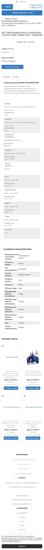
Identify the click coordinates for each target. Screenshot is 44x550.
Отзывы (22, 517)
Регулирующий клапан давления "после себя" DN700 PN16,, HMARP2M (33, 424)
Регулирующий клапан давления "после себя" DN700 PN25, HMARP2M (11, 424)
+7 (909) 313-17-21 (35, 8)
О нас (22, 525)
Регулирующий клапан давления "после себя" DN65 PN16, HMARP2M (33, 373)
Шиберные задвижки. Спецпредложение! (22, 483)
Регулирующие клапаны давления (14, 21)
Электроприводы (22, 496)
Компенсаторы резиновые (22, 500)
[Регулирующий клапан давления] (33, 357)
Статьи (22, 521)
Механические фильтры (22, 504)
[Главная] (2, 19)
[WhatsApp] (24, 6)
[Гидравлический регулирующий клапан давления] (11, 357)
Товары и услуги (11, 19)
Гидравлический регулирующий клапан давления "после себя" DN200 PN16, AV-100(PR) (11, 374)
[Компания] (22, 2)
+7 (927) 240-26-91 (35, 5)
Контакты (22, 530)
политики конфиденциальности (11, 540)
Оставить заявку (12, 67)
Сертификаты (22, 513)
